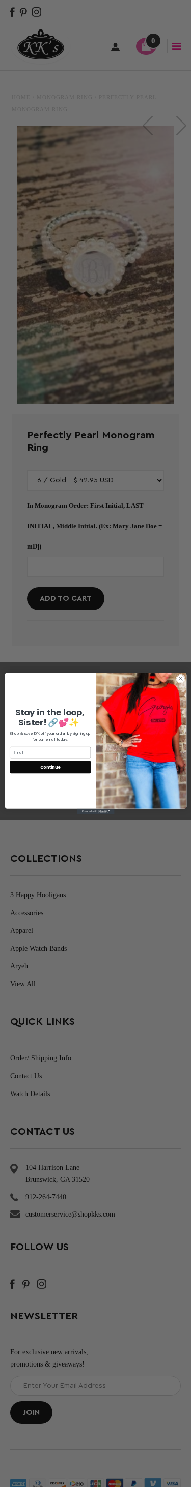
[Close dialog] (180, 679)
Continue (50, 767)
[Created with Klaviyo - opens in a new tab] (95, 811)
